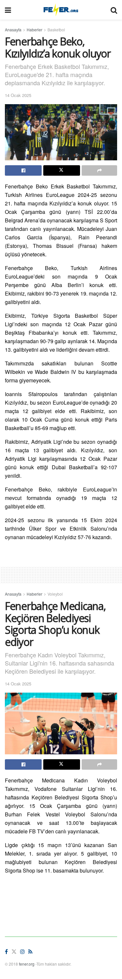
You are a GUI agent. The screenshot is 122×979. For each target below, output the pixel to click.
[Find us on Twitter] (14, 951)
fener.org (26, 964)
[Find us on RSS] (30, 951)
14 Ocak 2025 (18, 95)
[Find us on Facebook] (6, 951)
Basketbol (56, 29)
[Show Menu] (8, 10)
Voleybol (55, 594)
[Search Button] (114, 10)
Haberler (34, 29)
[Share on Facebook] (23, 170)
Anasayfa (13, 29)
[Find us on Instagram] (22, 951)
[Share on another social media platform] (99, 170)
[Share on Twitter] (61, 170)
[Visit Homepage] (61, 9)
